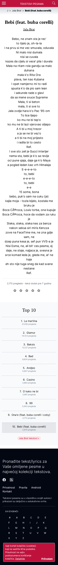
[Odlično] (39, 290)
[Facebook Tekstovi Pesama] (4, 479)
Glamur (31, 332)
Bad (31, 356)
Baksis (31, 344)
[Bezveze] (22, 290)
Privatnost (9, 487)
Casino (31, 379)
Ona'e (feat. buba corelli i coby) (31, 414)
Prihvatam (47, 558)
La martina (30, 321)
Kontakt (7, 491)
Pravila (23, 487)
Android (36, 487)
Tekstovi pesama (11, 498)
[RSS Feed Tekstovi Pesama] (11, 479)
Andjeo (31, 367)
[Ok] (28, 290)
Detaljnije (20, 558)
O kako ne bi (30, 391)
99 (31, 403)
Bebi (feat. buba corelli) (31, 426)
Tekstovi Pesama (32, 3)
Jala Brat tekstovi (28, 438)
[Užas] (16, 290)
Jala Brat (29, 29)
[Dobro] (34, 290)
